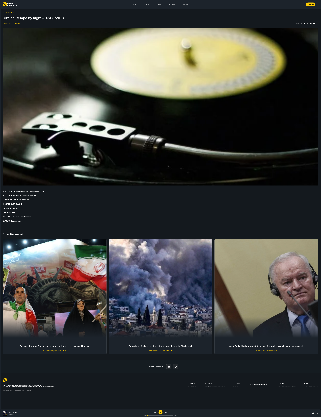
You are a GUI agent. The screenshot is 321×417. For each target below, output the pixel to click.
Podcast (147, 4)
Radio (134, 4)
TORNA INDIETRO (10, 12)
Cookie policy (19, 391)
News (159, 4)
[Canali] (317, 413)
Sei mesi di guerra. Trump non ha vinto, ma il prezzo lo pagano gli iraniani (54, 346)
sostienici (310, 4)
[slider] (147, 415)
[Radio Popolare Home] (10, 4)
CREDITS (29, 391)
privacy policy (7, 391)
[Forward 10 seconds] (166, 412)
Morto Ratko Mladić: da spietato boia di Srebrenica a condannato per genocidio (266, 346)
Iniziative (172, 4)
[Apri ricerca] (317, 4)
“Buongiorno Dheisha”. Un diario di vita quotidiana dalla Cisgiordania (160, 346)
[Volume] (313, 413)
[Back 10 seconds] (155, 412)
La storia (185, 4)
